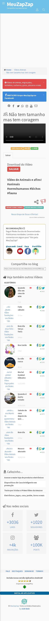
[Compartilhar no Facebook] (14, 106)
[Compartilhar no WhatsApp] (23, 106)
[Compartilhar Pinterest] (9, 106)
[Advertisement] (24, 39)
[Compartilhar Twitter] (19, 106)
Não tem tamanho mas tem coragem (21, 72)
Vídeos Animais (20, 70)
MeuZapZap (14, 606)
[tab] (8, 155)
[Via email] (35, 106)
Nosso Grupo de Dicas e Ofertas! (24, 214)
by (24, 608)
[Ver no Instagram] (27, 106)
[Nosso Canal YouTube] (31, 106)
